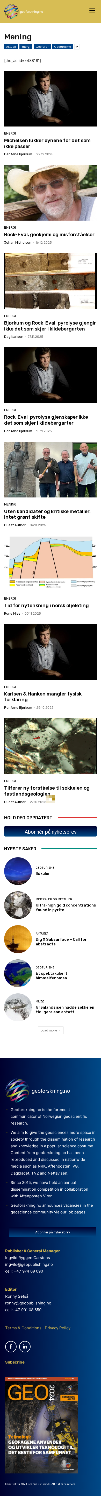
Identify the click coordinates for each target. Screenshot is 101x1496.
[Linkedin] (25, 1346)
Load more (49, 1030)
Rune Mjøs (12, 613)
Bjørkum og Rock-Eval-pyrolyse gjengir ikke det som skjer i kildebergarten (50, 326)
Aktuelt (11, 46)
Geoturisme (62, 46)
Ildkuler (43, 873)
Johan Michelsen (17, 242)
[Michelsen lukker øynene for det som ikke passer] (50, 99)
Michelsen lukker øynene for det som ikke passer (47, 143)
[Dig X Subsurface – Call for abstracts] (18, 939)
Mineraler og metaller (54, 899)
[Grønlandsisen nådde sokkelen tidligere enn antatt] (18, 1007)
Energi (25, 46)
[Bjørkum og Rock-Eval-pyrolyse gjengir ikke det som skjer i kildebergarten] (50, 281)
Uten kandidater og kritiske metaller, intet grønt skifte (47, 514)
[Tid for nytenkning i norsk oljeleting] (50, 564)
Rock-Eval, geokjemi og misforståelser (49, 234)
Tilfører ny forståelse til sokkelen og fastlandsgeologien (47, 791)
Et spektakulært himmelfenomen (51, 975)
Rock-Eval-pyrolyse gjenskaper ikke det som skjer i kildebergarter (46, 420)
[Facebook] (11, 1346)
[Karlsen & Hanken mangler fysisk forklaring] (50, 652)
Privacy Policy (57, 1327)
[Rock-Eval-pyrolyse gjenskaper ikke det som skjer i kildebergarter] (50, 375)
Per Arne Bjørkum (18, 154)
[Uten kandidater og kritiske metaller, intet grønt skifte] (50, 469)
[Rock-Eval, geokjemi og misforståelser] (50, 193)
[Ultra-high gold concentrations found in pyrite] (18, 905)
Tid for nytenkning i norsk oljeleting (46, 605)
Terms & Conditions (23, 1327)
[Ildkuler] (18, 871)
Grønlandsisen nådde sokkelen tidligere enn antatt (65, 1009)
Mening (10, 504)
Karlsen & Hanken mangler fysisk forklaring (43, 697)
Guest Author (15, 525)
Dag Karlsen (13, 337)
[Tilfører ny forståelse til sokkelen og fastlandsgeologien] (50, 746)
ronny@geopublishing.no (28, 1303)
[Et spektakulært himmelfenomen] (18, 973)
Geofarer (42, 46)
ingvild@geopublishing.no (29, 1264)
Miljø (40, 1001)
